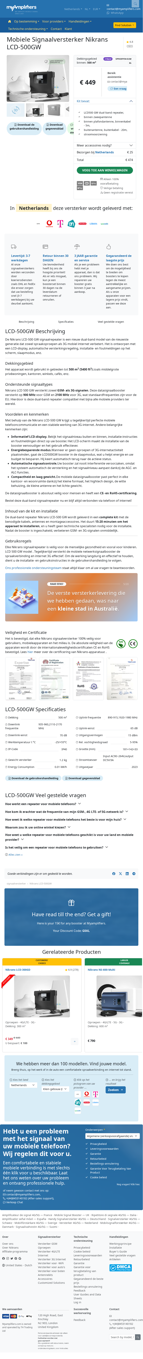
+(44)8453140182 (16, 1198)
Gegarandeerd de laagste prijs (118, 258)
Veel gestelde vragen (111, 321)
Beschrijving (26, 321)
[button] (53, 61)
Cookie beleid (98, 1177)
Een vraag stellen (124, 88)
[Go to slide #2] (35, 110)
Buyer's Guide (118, 1251)
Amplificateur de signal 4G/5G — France (27, 1215)
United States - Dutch (18, 1265)
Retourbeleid (98, 1158)
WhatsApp (117, 12)
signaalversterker (16, 883)
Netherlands (72, 9)
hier (30, 652)
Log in (77, 1302)
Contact (56, 29)
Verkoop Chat (14, 1202)
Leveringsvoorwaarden (104, 1148)
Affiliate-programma (15, 1251)
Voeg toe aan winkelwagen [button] (105, 170)
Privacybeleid (98, 1144)
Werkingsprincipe (120, 1243)
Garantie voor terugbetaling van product (85, 1271)
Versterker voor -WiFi (51, 1263)
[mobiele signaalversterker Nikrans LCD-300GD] (42, 996)
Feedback (79, 1290)
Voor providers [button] (52, 21)
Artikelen (114, 1259)
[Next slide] (63, 78)
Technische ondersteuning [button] (27, 29)
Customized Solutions (51, 1282)
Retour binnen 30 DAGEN (55, 258)
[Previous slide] (12, 78)
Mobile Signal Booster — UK (71, 1215)
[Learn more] (74, 1041)
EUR (95, 9)
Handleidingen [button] (79, 21)
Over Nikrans (10, 1247)
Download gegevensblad (54, 126)
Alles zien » (16, 854)
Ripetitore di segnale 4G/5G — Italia (113, 1215)
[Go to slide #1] (16, 110)
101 (130, 46)
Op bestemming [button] (25, 21)
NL (86, 9)
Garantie (95, 1153)
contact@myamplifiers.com (123, 9)
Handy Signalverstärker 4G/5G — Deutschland (77, 1219)
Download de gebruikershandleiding (24, 126)
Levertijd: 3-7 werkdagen (20, 258)
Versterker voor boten (51, 1271)
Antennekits (45, 1275)
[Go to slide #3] (54, 110)
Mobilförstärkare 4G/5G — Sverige (36, 1223)
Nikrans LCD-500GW (41, 883)
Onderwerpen (95, 1129)
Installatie (115, 1247)
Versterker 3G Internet (52, 1259)
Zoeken (113, 1090)
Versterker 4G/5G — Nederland (78, 1223)
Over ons (7, 1243)
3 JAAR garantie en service (85, 258)
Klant (68, 29)
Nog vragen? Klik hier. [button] (128, 1184)
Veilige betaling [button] (113, 188)
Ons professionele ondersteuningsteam (33, 568)
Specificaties (66, 321)
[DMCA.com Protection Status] (120, 1267)
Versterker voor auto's (51, 1267)
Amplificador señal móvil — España (24, 1219)
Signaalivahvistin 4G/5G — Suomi (36, 1227)
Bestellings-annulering (104, 1163)
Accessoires (45, 1279)
